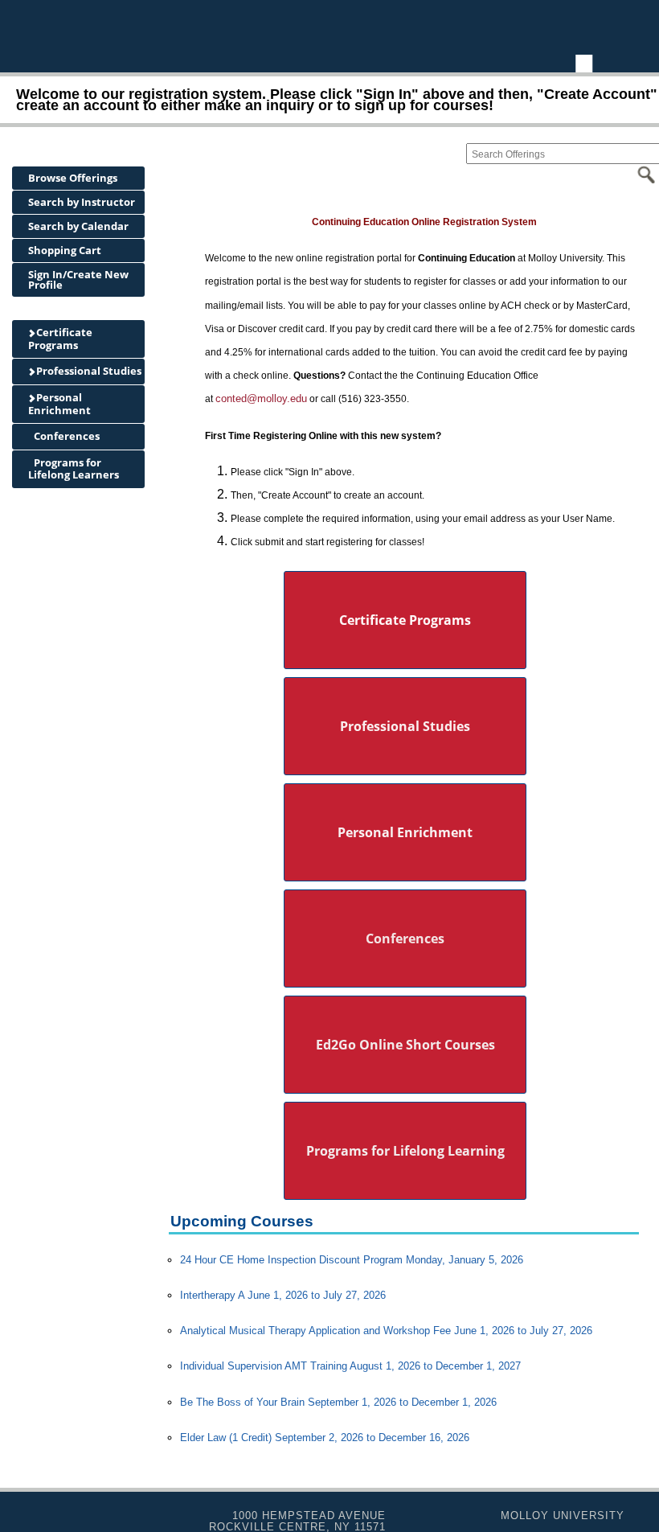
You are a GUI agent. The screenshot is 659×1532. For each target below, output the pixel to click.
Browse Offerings (72, 177)
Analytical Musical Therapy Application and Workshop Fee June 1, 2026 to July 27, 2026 (386, 1331)
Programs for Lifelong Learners (73, 469)
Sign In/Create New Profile (78, 279)
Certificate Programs (60, 338)
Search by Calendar (78, 226)
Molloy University (562, 1515)
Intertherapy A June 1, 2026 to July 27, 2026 (283, 1295)
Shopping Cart (64, 250)
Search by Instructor (81, 202)
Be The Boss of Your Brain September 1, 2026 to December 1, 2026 (338, 1402)
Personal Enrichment (59, 403)
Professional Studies (87, 370)
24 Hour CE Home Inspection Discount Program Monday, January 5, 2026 (351, 1260)
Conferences (65, 436)
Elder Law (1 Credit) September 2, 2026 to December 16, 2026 (324, 1437)
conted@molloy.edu (261, 398)
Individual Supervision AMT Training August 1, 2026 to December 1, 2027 (350, 1366)
